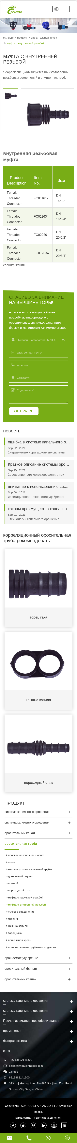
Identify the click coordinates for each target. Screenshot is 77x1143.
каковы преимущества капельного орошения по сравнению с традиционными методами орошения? (39, 509)
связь (7, 1051)
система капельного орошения (27, 811)
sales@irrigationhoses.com (26, 1065)
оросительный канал (20, 833)
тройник (13, 918)
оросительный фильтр (21, 968)
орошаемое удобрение (21, 958)
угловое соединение (21, 911)
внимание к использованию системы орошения (39, 486)
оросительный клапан (21, 979)
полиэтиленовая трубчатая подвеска (32, 947)
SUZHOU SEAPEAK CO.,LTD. (39, 1105)
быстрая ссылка (15, 1040)
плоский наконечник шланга (26, 855)
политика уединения (47, 1117)
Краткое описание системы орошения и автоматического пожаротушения (39, 464)
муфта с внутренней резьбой (25, 43)
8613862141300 (19, 1077)
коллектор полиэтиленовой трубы (30, 869)
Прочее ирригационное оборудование (31, 1020)
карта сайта (23, 1117)
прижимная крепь (19, 940)
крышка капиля (38, 700)
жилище (8, 37)
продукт (22, 37)
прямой (13, 883)
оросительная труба (44, 37)
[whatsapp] (48, 1138)
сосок (11, 862)
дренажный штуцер (20, 876)
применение (12, 1030)
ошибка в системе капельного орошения (39, 442)
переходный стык (38, 783)
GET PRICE (23, 411)
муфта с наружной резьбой (25, 897)
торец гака (38, 617)
